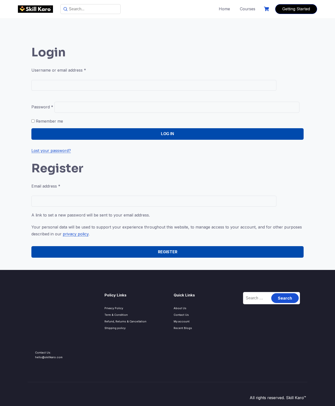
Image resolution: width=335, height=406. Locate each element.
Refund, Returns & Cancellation (125, 321)
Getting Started (296, 8)
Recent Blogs (183, 328)
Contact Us (181, 315)
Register (167, 251)
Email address (45, 186)
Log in (167, 134)
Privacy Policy (113, 308)
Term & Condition (116, 315)
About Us (180, 308)
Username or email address (58, 70)
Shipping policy (115, 328)
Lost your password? (51, 150)
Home (224, 8)
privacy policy (76, 233)
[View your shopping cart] (267, 9)
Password (42, 106)
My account (182, 321)
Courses (247, 8)
